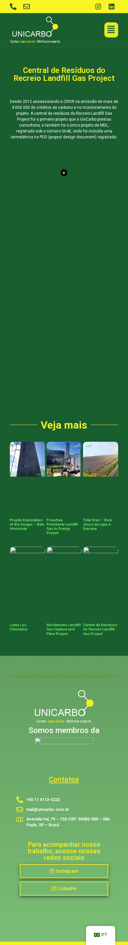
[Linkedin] (113, 6)
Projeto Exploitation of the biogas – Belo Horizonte (27, 524)
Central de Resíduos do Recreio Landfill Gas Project (100, 629)
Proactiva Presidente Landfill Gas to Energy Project (62, 526)
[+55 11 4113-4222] (15, 6)
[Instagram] (100, 6)
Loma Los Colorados (19, 627)
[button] (111, 30)
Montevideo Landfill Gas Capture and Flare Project (64, 629)
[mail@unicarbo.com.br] (28, 6)
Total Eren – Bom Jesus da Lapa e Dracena (97, 524)
